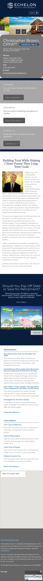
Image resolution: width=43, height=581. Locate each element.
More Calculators (12, 466)
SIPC (7, 551)
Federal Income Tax (12, 456)
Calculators (10, 420)
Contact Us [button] (11, 144)
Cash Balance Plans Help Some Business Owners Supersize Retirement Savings (21, 370)
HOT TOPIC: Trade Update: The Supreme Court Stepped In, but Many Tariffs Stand (21, 387)
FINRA (3, 551)
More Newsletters (12, 412)
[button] (34, 13)
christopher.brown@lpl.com (14, 73)
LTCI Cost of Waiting (12, 425)
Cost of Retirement (12, 436)
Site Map (4, 572)
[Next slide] (40, 28)
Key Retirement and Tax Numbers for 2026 (20, 354)
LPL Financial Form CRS (10, 540)
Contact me (7, 264)
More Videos (21, 302)
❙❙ (24, 32)
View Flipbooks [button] (13, 98)
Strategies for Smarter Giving (16, 400)
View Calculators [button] (13, 121)
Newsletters (10, 349)
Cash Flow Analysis (12, 447)
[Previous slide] (2, 28)
